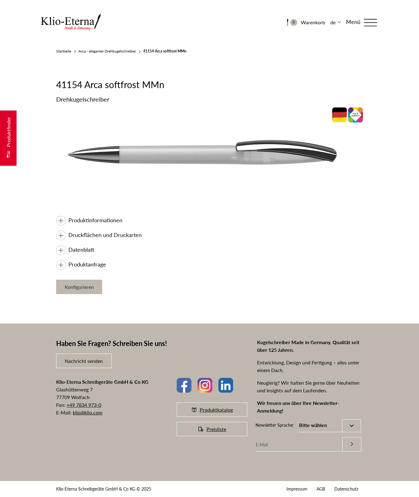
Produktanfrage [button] (87, 264)
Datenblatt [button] (81, 249)
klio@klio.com (87, 412)
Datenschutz (346, 488)
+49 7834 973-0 (84, 405)
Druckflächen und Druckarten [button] (105, 234)
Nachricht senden (84, 361)
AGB (321, 488)
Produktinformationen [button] (95, 220)
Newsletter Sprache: (275, 425)
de (333, 22)
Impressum (296, 488)
